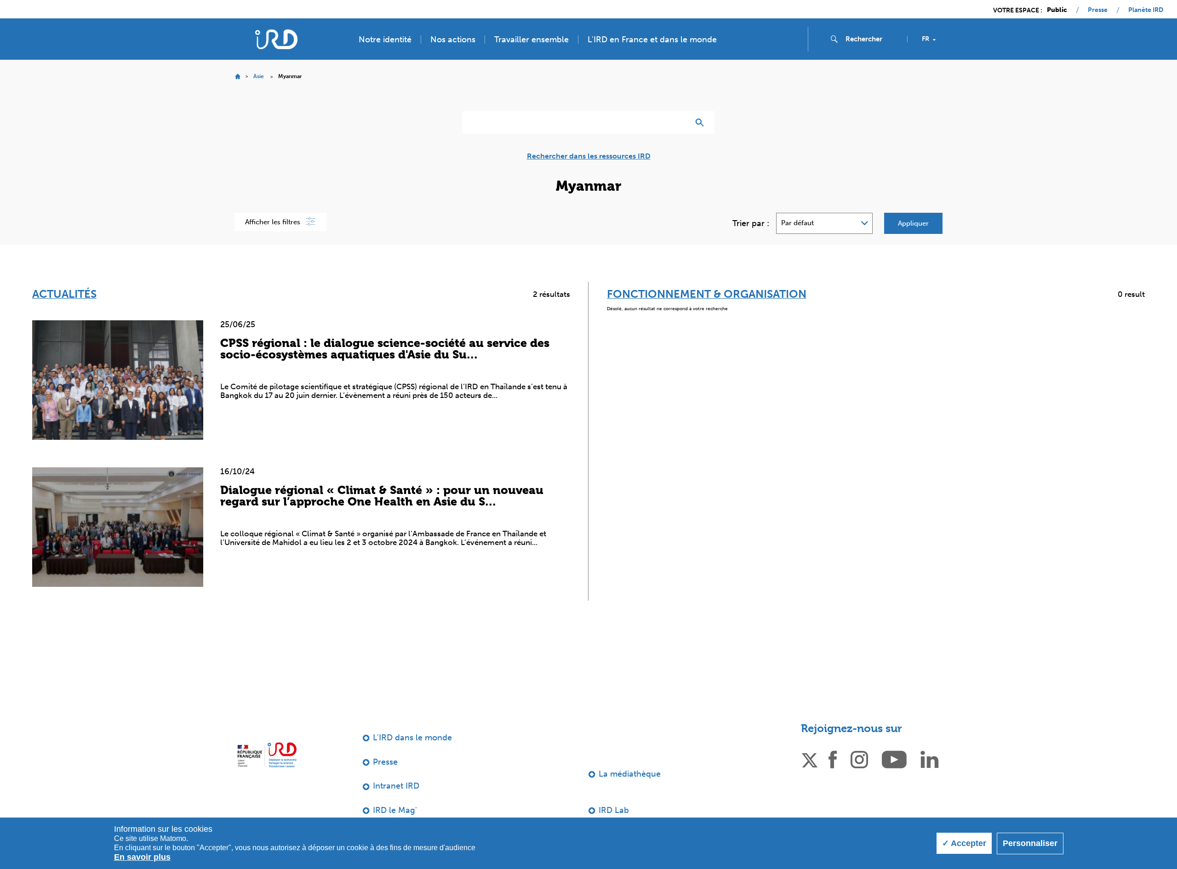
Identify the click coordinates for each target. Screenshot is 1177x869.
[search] (873, 39)
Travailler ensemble (531, 39)
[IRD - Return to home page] (276, 39)
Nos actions (452, 39)
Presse (1098, 10)
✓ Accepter (964, 843)
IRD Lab (614, 810)
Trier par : (750, 223)
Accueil (237, 76)
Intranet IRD (396, 786)
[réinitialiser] (679, 122)
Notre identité (385, 39)
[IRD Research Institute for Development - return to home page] (266, 754)
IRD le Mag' (395, 810)
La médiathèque (630, 774)
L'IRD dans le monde (412, 737)
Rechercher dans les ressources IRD (589, 156)
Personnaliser (1030, 843)
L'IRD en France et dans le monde (652, 39)
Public (1057, 10)
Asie (258, 76)
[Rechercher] (701, 122)
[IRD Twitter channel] (809, 758)
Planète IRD (1145, 10)
